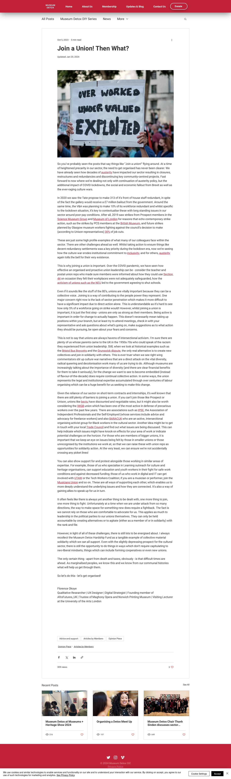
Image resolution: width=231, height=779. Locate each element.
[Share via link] (81, 657)
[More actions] (172, 40)
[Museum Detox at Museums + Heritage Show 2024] (64, 703)
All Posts (48, 19)
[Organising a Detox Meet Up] (115, 703)
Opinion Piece (115, 638)
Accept (217, 773)
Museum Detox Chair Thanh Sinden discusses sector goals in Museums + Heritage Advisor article (166, 723)
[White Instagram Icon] (115, 757)
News (107, 19)
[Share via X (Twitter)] (66, 657)
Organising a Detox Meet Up (114, 721)
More (120, 19)
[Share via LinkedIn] (74, 657)
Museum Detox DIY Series (78, 19)
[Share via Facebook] (58, 657)
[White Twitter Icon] (108, 757)
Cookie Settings (199, 773)
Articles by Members (93, 638)
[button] (185, 19)
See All (186, 684)
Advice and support (68, 638)
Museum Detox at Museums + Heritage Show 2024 (64, 723)
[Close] (227, 773)
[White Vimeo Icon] (122, 757)
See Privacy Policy (66, 775)
